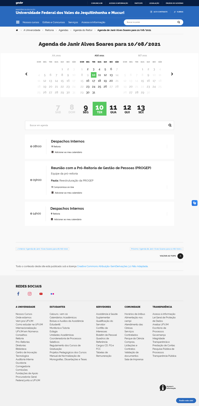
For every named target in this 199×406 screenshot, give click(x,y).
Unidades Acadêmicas (62, 335)
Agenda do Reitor (83, 30)
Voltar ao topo (168, 256)
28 (56, 92)
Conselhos (21, 335)
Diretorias (21, 345)
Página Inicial (17, 30)
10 (93, 75)
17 (93, 80)
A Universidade (32, 30)
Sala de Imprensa (134, 359)
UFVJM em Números (27, 331)
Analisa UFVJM (161, 324)
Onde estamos (23, 317)
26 (44, 92)
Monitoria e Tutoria (60, 328)
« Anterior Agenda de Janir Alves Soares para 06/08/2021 (42, 249)
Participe (139, 3)
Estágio (54, 331)
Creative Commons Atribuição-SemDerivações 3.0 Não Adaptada (112, 266)
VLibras (180, 12)
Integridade (159, 338)
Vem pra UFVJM (24, 321)
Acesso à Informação (93, 22)
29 (62, 92)
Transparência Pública (164, 356)
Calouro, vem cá (59, 314)
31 (93, 92)
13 (50, 80)
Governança (159, 335)
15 (62, 80)
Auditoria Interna (25, 359)
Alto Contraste (161, 12)
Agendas (63, 30)
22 (62, 86)
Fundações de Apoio (27, 373)
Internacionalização (26, 328)
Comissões (22, 369)
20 (50, 86)
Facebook (18, 293)
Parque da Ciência (134, 338)
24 (93, 86)
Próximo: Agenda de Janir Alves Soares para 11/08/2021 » (156, 249)
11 (99, 75)
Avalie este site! (186, 400)
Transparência (162, 307)
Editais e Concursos (54, 22)
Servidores (103, 307)
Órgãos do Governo (174, 3)
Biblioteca (21, 349)
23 (68, 86)
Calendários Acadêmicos (63, 317)
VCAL (52, 152)
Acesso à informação (118, 3)
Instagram (29, 293)
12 (44, 80)
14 (56, 80)
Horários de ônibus (135, 314)
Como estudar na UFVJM (29, 324)
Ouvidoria (21, 363)
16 (68, 80)
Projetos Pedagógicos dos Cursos (68, 352)
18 (99, 80)
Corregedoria (23, 366)
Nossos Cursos (24, 314)
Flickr (52, 293)
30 (68, 92)
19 (44, 86)
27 (50, 92)
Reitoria (49, 30)
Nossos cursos (31, 22)
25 (99, 86)
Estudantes (57, 307)
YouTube (40, 293)
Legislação (154, 3)
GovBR (19, 3)
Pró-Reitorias (23, 342)
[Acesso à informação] (168, 387)
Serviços (73, 22)
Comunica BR (96, 3)
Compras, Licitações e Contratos (131, 345)
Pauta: (55, 180)
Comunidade (132, 307)
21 (56, 86)
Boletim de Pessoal (106, 335)
